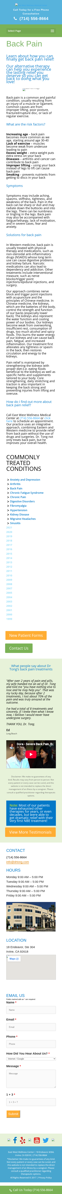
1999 (9, 619)
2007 (9, 588)
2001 (9, 610)
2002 (9, 605)
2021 (9, 527)
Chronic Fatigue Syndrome (26, 493)
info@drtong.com (17, 862)
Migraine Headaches (23, 519)
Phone (11, 1036)
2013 (9, 562)
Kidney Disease (19, 514)
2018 (9, 540)
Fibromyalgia (18, 506)
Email (11, 1019)
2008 (9, 584)
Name (11, 1002)
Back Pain (16, 488)
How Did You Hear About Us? (28, 1053)
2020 (9, 532)
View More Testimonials (30, 832)
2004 (9, 597)
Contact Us (18, 648)
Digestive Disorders (22, 501)
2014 (9, 558)
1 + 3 (10, 1094)
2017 (9, 545)
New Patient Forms (26, 635)
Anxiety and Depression (25, 479)
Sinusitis (15, 523)
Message (13, 1066)
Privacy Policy (45, 1177)
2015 (9, 553)
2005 (9, 592)
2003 (9, 601)
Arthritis (15, 484)
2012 (9, 566)
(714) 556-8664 (34, 18)
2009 (9, 579)
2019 (9, 536)
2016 (9, 549)
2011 (9, 571)
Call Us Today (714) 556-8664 (33, 1190)
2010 (9, 575)
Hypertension (18, 510)
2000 (9, 614)
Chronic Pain (18, 497)
